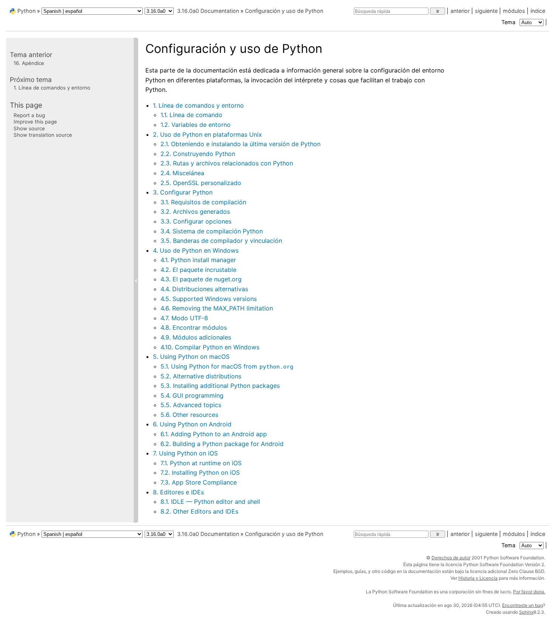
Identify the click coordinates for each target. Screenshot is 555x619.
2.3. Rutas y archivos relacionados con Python (226, 163)
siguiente (486, 11)
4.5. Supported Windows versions (208, 299)
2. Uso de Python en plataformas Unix (207, 134)
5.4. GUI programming (192, 395)
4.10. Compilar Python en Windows (209, 347)
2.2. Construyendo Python (197, 153)
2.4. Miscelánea (182, 173)
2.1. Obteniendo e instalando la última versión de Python (240, 144)
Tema (509, 22)
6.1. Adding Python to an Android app (213, 434)
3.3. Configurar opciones (195, 221)
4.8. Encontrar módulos (193, 327)
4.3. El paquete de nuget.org (201, 279)
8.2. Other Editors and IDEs (199, 511)
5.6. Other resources (189, 414)
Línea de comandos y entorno (52, 88)
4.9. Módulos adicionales (195, 337)
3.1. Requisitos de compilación (203, 202)
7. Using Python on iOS (185, 453)
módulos (514, 11)
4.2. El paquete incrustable (198, 269)
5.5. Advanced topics (190, 405)
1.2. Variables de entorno (195, 124)
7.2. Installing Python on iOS (200, 472)
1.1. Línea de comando (191, 115)
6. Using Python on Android (192, 424)
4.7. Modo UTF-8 (184, 318)
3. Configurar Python (183, 192)
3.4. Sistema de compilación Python (211, 231)
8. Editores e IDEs (178, 492)
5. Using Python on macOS (191, 356)
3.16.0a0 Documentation (208, 11)
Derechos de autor (451, 557)
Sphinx (526, 612)
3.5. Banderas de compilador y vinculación (221, 240)
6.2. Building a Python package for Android (222, 444)
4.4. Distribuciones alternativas (204, 289)
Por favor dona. (529, 591)
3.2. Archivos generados (195, 211)
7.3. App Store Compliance (198, 482)
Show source (29, 128)
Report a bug (29, 115)
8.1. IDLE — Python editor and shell (210, 501)
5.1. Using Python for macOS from (226, 366)
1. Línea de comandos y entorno (198, 105)
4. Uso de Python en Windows (196, 250)
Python (26, 11)
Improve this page (35, 122)
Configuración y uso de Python (284, 11)
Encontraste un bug (522, 605)
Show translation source (43, 134)
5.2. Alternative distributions (200, 376)
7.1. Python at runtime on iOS (201, 463)
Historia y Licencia (478, 578)
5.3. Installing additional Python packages (220, 385)
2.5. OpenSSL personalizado (200, 183)
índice (537, 11)
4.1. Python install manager (198, 260)
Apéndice (29, 63)
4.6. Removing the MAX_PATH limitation (216, 308)
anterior (460, 11)
